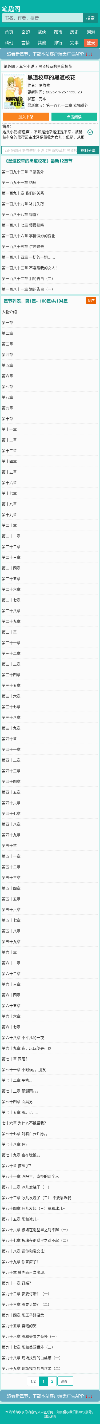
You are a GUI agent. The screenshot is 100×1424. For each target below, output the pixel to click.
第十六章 (9, 482)
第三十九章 (11, 728)
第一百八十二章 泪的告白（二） (28, 278)
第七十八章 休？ (15, 1144)
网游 (91, 32)
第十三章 (9, 450)
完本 (74, 42)
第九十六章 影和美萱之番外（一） (30, 1336)
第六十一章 (11, 962)
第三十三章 (11, 664)
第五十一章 (11, 856)
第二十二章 (11, 546)
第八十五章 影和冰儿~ (20, 1218)
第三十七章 (11, 706)
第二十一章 (11, 535)
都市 (58, 32)
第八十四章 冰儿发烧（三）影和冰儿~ (33, 1208)
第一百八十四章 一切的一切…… (28, 257)
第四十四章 (11, 781)
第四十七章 (11, 813)
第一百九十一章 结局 (19, 182)
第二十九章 (11, 621)
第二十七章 (11, 599)
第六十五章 (11, 1005)
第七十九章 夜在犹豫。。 (22, 1154)
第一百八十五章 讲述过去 (23, 246)
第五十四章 (11, 888)
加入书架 (25, 116)
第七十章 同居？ (15, 1058)
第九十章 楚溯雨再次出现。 (25, 1272)
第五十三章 (11, 877)
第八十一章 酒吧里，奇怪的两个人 (30, 1176)
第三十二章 (11, 653)
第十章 (7, 418)
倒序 (91, 300)
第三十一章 (11, 642)
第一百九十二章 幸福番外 (67, 105)
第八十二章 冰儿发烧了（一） (26, 1186)
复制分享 (88, 150)
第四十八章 (11, 824)
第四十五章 (11, 792)
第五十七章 (11, 920)
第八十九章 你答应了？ (21, 1261)
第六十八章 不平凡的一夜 (23, 1037)
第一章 (7, 322)
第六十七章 (11, 1026)
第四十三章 (11, 770)
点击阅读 (74, 116)
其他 (42, 42)
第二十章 (9, 525)
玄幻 (25, 32)
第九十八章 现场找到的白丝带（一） (32, 1357)
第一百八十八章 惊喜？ (21, 214)
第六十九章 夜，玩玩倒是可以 (26, 1048)
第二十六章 (11, 589)
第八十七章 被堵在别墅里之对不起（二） (36, 1240)
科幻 (9, 42)
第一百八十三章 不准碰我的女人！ (30, 267)
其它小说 (26, 66)
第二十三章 (11, 557)
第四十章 (9, 738)
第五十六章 (11, 909)
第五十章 (9, 845)
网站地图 (50, 1416)
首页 (9, 32)
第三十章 (9, 631)
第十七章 (9, 493)
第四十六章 (11, 802)
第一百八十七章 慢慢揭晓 (23, 225)
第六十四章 (11, 994)
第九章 (7, 407)
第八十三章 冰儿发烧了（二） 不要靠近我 (36, 1197)
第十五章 (9, 471)
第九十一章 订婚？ (17, 1283)
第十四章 (9, 461)
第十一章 (9, 429)
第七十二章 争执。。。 (19, 1080)
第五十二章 (11, 866)
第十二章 (9, 439)
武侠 (42, 32)
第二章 (7, 333)
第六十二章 (11, 973)
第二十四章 (11, 567)
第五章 (7, 365)
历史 (74, 32)
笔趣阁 (11, 8)
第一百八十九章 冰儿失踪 (23, 203)
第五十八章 (11, 930)
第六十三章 (11, 984)
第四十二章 (11, 760)
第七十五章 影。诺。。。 (21, 1112)
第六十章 (9, 952)
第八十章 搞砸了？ (17, 1165)
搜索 (90, 18)
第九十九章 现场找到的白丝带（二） (32, 1368)
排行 (58, 42)
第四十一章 (11, 749)
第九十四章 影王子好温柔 (23, 1315)
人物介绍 (9, 311)
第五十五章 (11, 898)
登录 (91, 42)
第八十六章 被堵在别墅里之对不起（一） (36, 1229)
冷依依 (44, 85)
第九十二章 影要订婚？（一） (26, 1293)
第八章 (7, 397)
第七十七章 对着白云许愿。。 (26, 1133)
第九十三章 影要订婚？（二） (26, 1304)
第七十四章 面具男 (17, 1101)
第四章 (7, 354)
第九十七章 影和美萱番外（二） (28, 1347)
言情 (25, 42)
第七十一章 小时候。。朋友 (24, 1069)
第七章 (7, 386)
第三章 (7, 343)
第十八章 (9, 503)
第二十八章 (11, 610)
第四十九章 (11, 834)
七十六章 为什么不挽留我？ (25, 1122)
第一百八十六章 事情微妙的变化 (28, 235)
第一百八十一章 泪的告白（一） (28, 289)
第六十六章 (11, 1016)
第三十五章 (11, 685)
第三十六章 (11, 696)
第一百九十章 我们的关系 (23, 193)
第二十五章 (11, 578)
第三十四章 (11, 674)
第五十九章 (11, 941)
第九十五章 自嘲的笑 (19, 1325)
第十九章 (9, 514)
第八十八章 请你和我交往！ (25, 1251)
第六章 (7, 375)
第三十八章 (11, 717)
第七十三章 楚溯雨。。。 (21, 1090)
